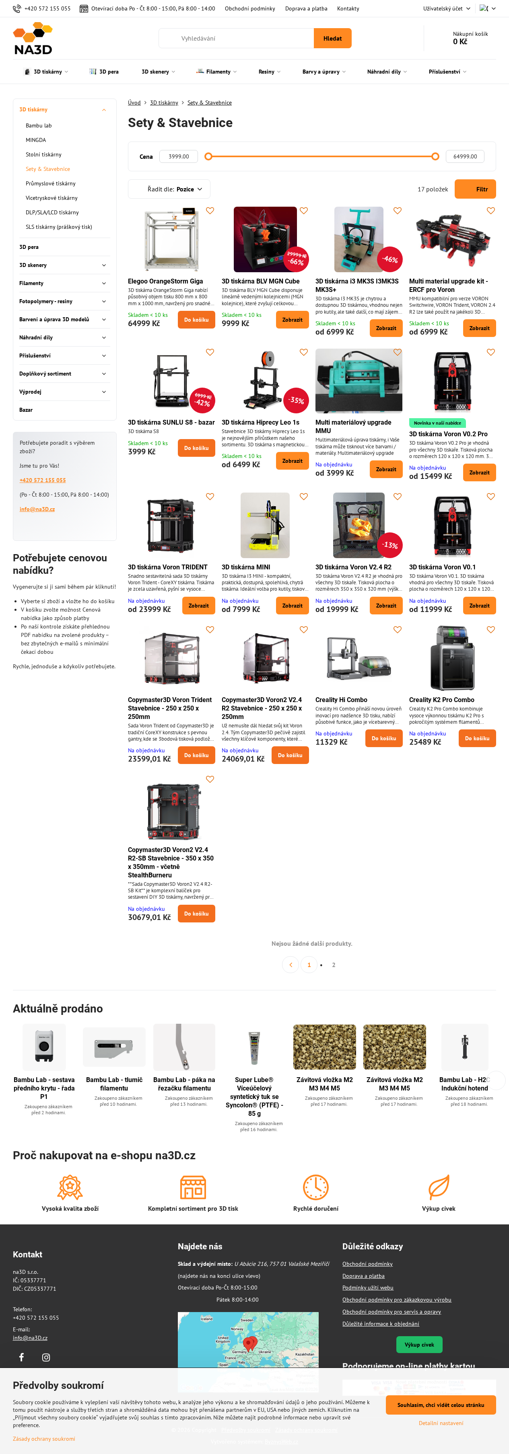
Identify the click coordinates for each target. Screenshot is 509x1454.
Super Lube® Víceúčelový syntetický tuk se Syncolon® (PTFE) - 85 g (254, 1096)
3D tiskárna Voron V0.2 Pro (448, 434)
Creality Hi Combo (341, 700)
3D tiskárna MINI (246, 567)
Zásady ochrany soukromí (44, 1438)
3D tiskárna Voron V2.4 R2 (353, 567)
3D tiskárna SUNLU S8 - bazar (171, 422)
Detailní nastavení (441, 1423)
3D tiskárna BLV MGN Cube (261, 281)
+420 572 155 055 (43, 480)
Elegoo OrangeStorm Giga (165, 281)
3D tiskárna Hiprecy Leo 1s (260, 422)
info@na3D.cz (37, 509)
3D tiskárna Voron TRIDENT (168, 567)
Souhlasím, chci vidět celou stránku (441, 1405)
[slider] (208, 156)
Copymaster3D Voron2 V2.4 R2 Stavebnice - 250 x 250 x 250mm (262, 708)
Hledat (333, 38)
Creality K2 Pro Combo (441, 700)
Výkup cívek (419, 1344)
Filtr (481, 189)
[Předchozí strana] (290, 964)
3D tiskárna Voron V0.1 (442, 567)
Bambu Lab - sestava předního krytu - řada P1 (44, 1088)
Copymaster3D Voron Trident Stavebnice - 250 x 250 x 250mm (170, 708)
